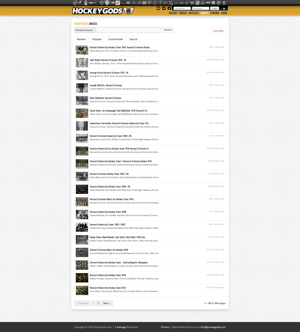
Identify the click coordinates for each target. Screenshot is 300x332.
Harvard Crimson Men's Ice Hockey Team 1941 (112, 199)
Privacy (165, 327)
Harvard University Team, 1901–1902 (107, 224)
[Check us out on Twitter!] (164, 8)
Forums (214, 13)
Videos (183, 13)
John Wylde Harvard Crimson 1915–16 (108, 60)
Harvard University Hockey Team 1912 (108, 288)
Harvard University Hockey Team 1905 (108, 212)
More (224, 13)
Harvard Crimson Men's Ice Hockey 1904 (109, 250)
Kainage (121, 327)
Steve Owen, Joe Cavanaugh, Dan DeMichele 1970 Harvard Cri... (119, 110)
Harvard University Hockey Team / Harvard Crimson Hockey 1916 (121, 161)
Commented (115, 39)
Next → (107, 303)
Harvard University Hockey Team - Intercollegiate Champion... (119, 262)
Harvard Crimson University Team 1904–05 (111, 136)
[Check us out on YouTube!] (159, 8)
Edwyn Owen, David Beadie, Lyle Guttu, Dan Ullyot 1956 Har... (118, 237)
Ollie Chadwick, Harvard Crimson (105, 98)
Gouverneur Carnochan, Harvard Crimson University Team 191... (120, 123)
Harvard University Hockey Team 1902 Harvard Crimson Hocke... (120, 47)
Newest (81, 39)
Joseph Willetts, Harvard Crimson (106, 85)
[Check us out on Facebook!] (169, 8)
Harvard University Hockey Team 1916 (108, 275)
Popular (97, 39)
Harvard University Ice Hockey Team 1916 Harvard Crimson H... (120, 148)
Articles (194, 13)
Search (133, 39)
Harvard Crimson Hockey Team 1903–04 (109, 174)
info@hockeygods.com (213, 327)
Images (205, 13)
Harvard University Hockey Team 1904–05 (110, 186)
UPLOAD (218, 31)
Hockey (173, 13)
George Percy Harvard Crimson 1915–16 (109, 72)
